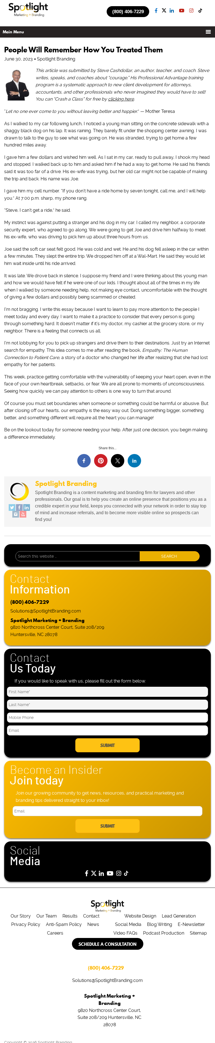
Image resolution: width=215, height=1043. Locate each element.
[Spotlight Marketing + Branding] (28, 15)
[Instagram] (15, 514)
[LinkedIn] (26, 507)
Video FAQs (125, 933)
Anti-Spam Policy (64, 924)
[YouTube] (23, 514)
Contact (91, 916)
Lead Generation (179, 916)
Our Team (46, 916)
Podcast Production (163, 933)
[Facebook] (19, 507)
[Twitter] (12, 507)
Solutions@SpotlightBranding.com (45, 611)
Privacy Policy (25, 924)
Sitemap (198, 933)
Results (70, 916)
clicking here (121, 99)
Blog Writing (159, 924)
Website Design (140, 916)
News (93, 924)
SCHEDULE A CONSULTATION (107, 944)
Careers (55, 933)
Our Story (21, 916)
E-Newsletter (191, 924)
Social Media (128, 924)
